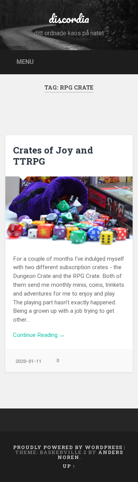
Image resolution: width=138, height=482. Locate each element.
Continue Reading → (39, 335)
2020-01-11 (28, 361)
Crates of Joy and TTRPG (53, 155)
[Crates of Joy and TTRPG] (68, 210)
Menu (25, 61)
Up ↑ (69, 466)
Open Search (125, 61)
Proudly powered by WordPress (67, 447)
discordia (69, 18)
